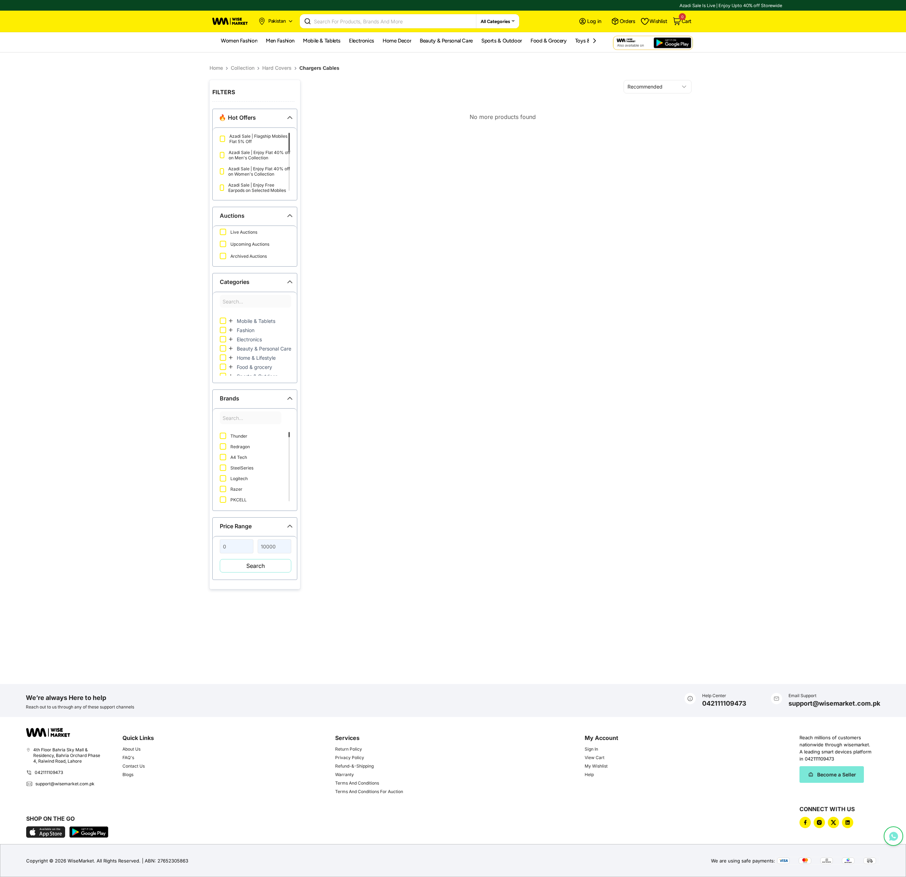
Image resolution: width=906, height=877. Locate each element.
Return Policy (348, 749)
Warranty (344, 774)
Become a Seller (836, 774)
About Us (131, 749)
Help (589, 774)
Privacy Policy (349, 757)
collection (242, 68)
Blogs (127, 774)
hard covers (277, 68)
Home (216, 68)
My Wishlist (596, 766)
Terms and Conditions (357, 783)
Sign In (591, 749)
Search (255, 565)
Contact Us (133, 766)
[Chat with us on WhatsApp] (893, 836)
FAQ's (128, 757)
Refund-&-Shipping (354, 766)
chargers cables (319, 68)
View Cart (594, 757)
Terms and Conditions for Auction (369, 791)
